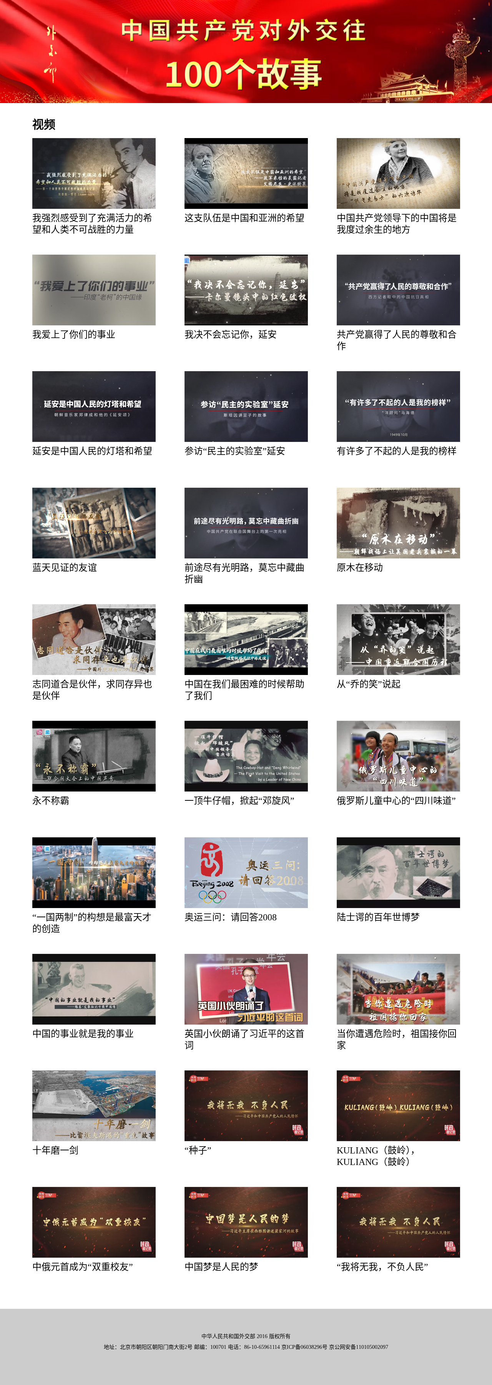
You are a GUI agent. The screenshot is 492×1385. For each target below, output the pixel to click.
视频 (43, 124)
